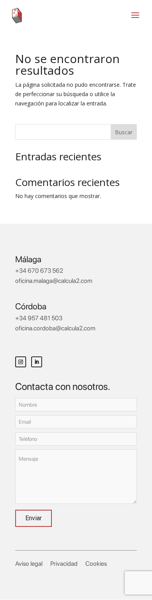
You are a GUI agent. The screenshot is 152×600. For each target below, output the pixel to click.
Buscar (124, 132)
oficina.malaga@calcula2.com (53, 280)
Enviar (33, 518)
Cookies (96, 563)
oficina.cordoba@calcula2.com (55, 328)
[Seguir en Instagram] (20, 361)
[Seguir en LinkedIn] (36, 361)
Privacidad (64, 563)
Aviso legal (28, 563)
